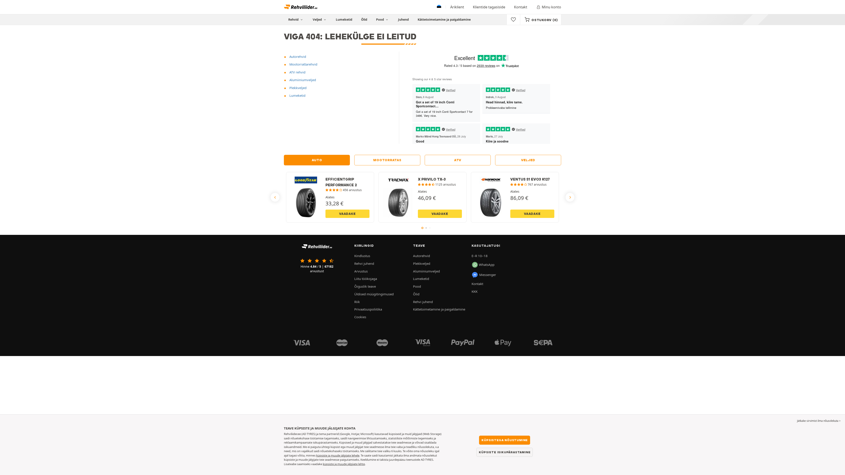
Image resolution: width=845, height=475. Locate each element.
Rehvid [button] (293, 19)
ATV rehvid (296, 72)
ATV (457, 160)
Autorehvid (297, 56)
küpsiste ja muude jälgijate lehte (344, 464)
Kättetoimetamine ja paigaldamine (444, 19)
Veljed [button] (318, 19)
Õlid (364, 19)
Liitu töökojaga (365, 278)
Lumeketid (344, 19)
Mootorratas (387, 160)
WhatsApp (486, 264)
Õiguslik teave (365, 286)
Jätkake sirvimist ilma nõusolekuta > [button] (819, 421)
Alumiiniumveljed (302, 80)
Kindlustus (362, 256)
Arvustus (361, 271)
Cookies (360, 317)
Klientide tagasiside (489, 7)
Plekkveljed (297, 88)
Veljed (528, 160)
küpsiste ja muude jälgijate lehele (337, 455)
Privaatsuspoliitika (368, 309)
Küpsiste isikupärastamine (504, 452)
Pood (380, 19)
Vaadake (347, 214)
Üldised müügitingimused (374, 294)
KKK (475, 291)
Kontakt (520, 7)
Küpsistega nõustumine (504, 440)
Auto (317, 160)
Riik (357, 302)
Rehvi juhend (364, 263)
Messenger (487, 274)
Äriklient (457, 7)
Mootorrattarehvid (302, 64)
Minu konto (551, 7)
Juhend (403, 19)
